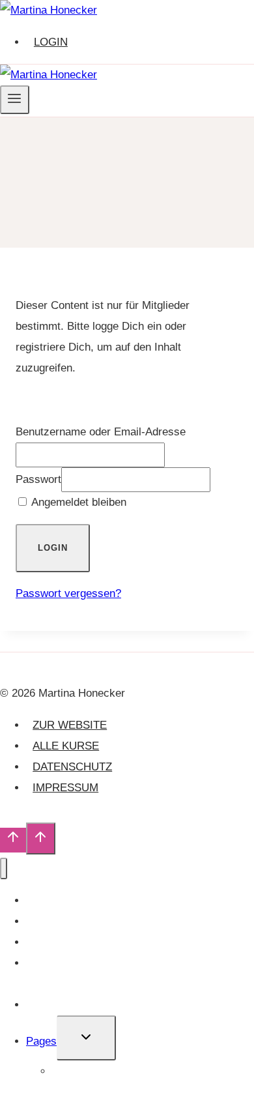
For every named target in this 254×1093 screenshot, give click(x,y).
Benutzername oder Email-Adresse (101, 432)
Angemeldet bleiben (77, 502)
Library (43, 900)
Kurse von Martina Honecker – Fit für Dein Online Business (129, 973)
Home (66, 1071)
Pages (41, 1041)
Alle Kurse (66, 746)
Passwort (38, 479)
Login (51, 42)
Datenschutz (72, 767)
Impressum (65, 787)
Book (38, 942)
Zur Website (70, 725)
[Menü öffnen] (14, 99)
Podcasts (49, 921)
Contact (45, 1004)
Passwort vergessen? (68, 593)
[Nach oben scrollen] (13, 840)
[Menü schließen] (3, 868)
